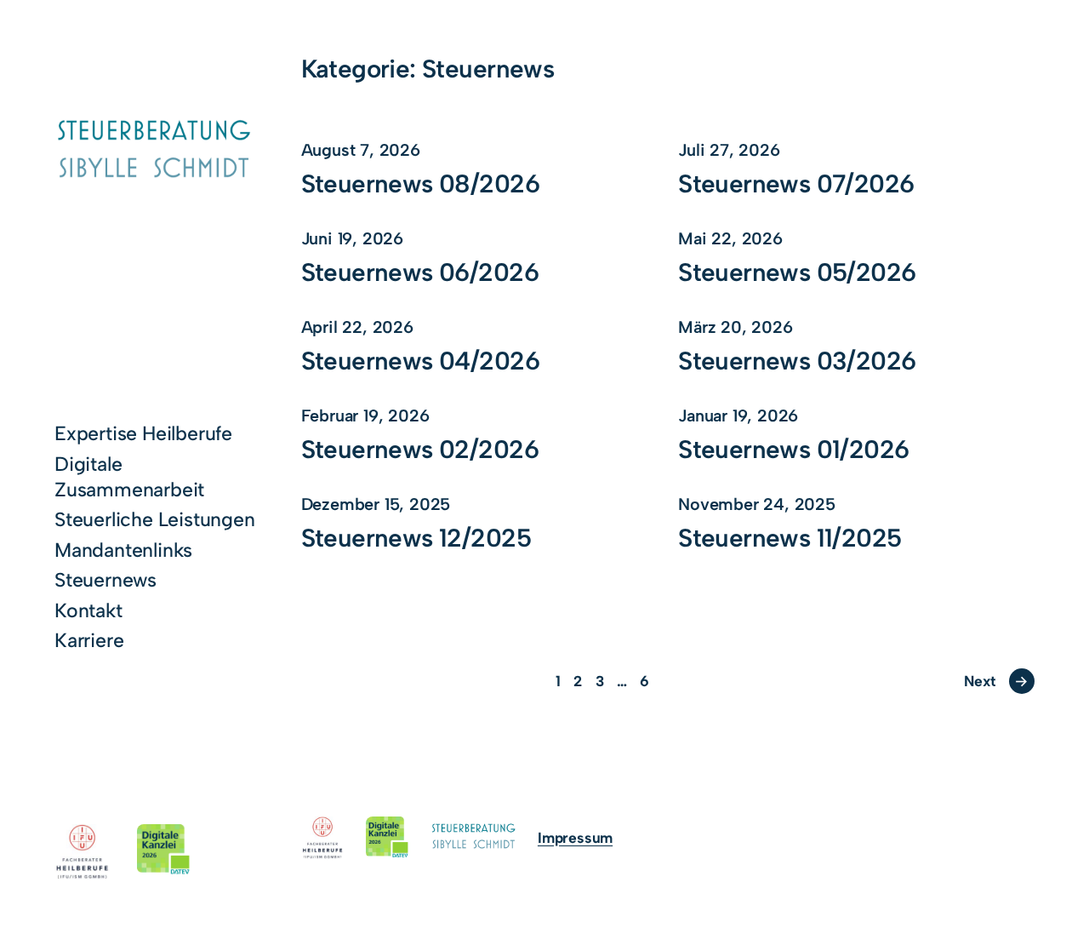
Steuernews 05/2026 (796, 272)
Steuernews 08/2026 (420, 183)
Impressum (575, 837)
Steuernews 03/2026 (796, 361)
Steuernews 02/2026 (420, 449)
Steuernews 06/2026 (420, 272)
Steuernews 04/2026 (420, 361)
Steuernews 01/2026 (793, 449)
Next (996, 681)
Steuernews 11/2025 (789, 538)
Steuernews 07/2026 (796, 183)
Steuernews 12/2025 (416, 538)
